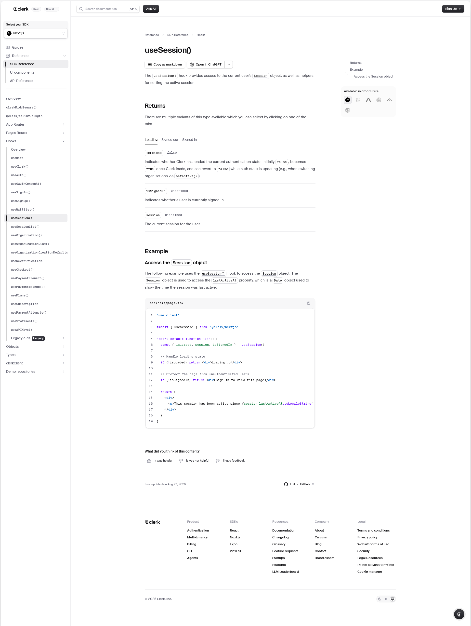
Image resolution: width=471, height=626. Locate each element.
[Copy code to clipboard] (309, 303)
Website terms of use (373, 544)
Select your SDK (17, 24)
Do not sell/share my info (375, 565)
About (319, 530)
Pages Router (16, 133)
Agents (192, 558)
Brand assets (324, 558)
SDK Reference (22, 64)
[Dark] (379, 599)
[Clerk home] (152, 522)
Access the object (373, 76)
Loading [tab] (151, 140)
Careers (321, 537)
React (234, 530)
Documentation (283, 530)
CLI (189, 551)
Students (279, 565)
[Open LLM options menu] (229, 64)
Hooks (11, 141)
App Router (15, 124)
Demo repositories (20, 371)
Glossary (278, 544)
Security (363, 551)
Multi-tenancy (197, 537)
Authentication (198, 530)
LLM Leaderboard (285, 571)
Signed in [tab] (189, 140)
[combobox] (33, 33)
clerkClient (14, 363)
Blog (318, 544)
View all (235, 551)
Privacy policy (367, 537)
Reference (20, 56)
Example (356, 69)
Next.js (235, 537)
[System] (392, 599)
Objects (12, 346)
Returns (356, 63)
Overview (13, 99)
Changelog (280, 537)
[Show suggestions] (63, 33)
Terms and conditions (373, 530)
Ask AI (151, 9)
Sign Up (451, 9)
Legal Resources (370, 558)
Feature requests (285, 551)
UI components (22, 72)
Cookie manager (369, 571)
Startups (278, 558)
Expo (233, 544)
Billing (191, 544)
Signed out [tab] (169, 140)
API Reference (21, 81)
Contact (320, 551)
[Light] (386, 599)
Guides (17, 47)
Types (10, 355)
